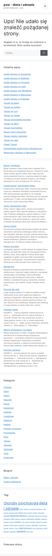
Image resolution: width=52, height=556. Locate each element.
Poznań (11, 522)
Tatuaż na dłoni (11, 124)
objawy (17, 519)
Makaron (8, 420)
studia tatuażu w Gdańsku (16, 78)
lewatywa (14, 515)
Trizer (16, 528)
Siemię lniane (13, 525)
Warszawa (39, 528)
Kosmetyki (9, 408)
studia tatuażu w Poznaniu (17, 82)
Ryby (6, 437)
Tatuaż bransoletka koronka (17, 119)
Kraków (35, 513)
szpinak (6, 528)
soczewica (21, 525)
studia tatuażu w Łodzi (15, 86)
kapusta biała (13, 513)
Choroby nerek (11, 309)
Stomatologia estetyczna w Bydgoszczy (23, 148)
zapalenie (21, 531)
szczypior (34, 525)
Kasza (20, 513)
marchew (31, 516)
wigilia (45, 528)
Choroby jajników (12, 350)
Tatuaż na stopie (12, 115)
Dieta (6, 391)
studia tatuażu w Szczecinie (17, 74)
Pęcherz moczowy (12, 428)
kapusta (6, 513)
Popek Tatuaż (10, 144)
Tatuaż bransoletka (13, 128)
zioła (27, 531)
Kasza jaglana (27, 513)
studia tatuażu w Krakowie (17, 99)
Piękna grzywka (11, 246)
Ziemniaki (8, 449)
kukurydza (41, 513)
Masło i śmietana (12, 165)
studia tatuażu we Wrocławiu (18, 91)
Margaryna (9, 266)
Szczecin (28, 525)
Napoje (7, 424)
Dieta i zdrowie (11, 477)
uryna (34, 528)
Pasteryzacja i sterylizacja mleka (19, 186)
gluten (21, 509)
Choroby (8, 387)
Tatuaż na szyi (11, 111)
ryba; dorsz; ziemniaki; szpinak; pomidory (34, 522)
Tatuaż (7, 441)
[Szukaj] (44, 53)
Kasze (7, 404)
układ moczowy (25, 528)
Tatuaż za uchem (12, 107)
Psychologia (9, 433)
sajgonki (6, 525)
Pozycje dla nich (11, 289)
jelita (44, 509)
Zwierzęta (8, 457)
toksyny (11, 528)
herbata (26, 509)
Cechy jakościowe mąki (15, 206)
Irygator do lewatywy (35, 509)
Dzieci (6, 395)
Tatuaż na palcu (11, 103)
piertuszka (30, 519)
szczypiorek (42, 525)
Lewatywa (9, 416)
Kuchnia (7, 412)
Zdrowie (8, 445)
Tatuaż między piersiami (15, 136)
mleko (12, 519)
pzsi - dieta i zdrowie (19, 5)
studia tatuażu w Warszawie (17, 95)
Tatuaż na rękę (11, 140)
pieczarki (23, 519)
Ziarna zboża (10, 226)
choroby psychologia (21, 503)
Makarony (23, 516)
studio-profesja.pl (12, 482)
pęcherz (18, 522)
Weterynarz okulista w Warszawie (20, 152)
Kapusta (8, 400)
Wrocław (6, 531)
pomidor (37, 519)
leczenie (6, 516)
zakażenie (13, 531)
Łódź (31, 531)
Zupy (6, 453)
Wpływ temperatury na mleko (18, 330)
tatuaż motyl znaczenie (15, 132)
